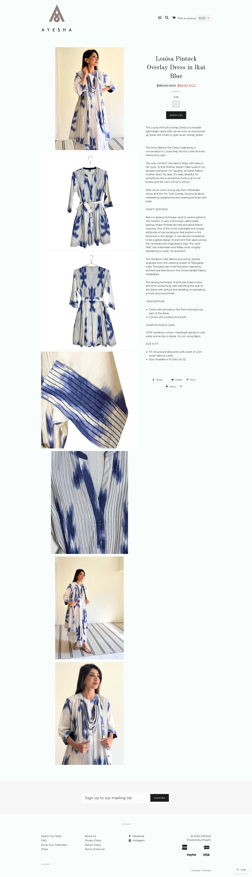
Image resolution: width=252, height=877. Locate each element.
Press (44, 849)
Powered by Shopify (199, 840)
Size (176, 96)
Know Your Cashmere (54, 844)
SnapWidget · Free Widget (201, 871)
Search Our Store (51, 836)
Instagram (138, 840)
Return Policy (93, 844)
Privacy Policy (93, 840)
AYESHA (206, 836)
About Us (90, 836)
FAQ (43, 840)
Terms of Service (95, 849)
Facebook (138, 836)
